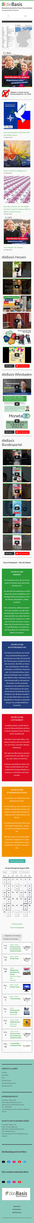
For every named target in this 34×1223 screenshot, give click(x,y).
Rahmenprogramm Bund (9, 1083)
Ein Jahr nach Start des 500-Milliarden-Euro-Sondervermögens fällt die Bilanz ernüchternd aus (17, 209)
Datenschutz (17, 1209)
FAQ (3, 1078)
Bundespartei (16, 1212)
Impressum (16, 1206)
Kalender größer (17, 924)
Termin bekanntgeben (17, 927)
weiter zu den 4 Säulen (17, 861)
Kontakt (4, 1072)
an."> (16, 264)
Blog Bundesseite (7, 1086)
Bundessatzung (6, 1080)
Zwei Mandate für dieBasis (13, 247)
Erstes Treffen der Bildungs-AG (15, 171)
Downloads (5, 1075)
